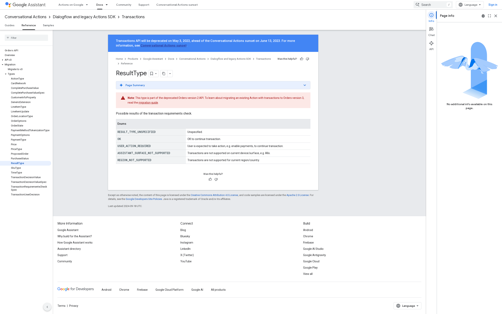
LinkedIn (185, 248)
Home (119, 58)
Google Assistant (153, 58)
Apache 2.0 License (297, 195)
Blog (183, 230)
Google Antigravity (314, 255)
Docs (99, 4)
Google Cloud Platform (170, 289)
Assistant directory (69, 248)
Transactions (133, 16)
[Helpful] (302, 59)
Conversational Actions (25, 16)
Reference (29, 25)
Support (143, 4)
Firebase (308, 242)
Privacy (73, 305)
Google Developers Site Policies (144, 199)
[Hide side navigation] (47, 307)
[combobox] (433, 4)
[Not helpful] (307, 59)
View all (308, 273)
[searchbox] (26, 38)
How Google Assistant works (75, 242)
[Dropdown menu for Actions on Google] (88, 4)
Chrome (308, 236)
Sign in (492, 4)
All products (218, 289)
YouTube (186, 261)
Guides (10, 25)
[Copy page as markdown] (163, 73)
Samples (48, 25)
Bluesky (185, 236)
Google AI (197, 289)
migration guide (148, 102)
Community (123, 4)
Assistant (36, 4)
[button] (25, 60)
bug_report (483, 16)
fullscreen (489, 16)
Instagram (186, 242)
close (495, 16)
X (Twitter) (187, 255)
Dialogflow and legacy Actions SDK (84, 16)
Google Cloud (311, 261)
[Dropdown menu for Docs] (108, 4)
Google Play (310, 267)
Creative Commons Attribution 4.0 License (214, 195)
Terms (61, 305)
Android (308, 230)
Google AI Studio (313, 248)
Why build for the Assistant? (74, 236)
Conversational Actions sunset (177, 4)
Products (133, 58)
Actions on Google (70, 4)
